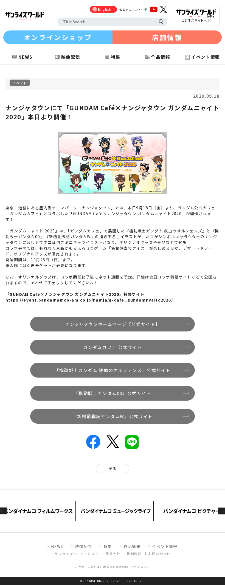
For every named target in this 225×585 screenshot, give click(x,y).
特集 (107, 546)
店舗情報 (167, 37)
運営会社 (112, 553)
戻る (112, 468)
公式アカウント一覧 (133, 9)
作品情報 (131, 546)
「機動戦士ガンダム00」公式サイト (112, 393)
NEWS (57, 546)
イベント (19, 82)
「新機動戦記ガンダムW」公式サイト (112, 416)
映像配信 (83, 546)
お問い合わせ (159, 553)
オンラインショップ (58, 37)
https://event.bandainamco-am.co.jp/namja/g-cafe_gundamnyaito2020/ (89, 300)
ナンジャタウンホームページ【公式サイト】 (112, 324)
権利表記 (134, 553)
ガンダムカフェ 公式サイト (112, 347)
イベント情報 (164, 546)
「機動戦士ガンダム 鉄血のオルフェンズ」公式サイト (113, 370)
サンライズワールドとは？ (77, 553)
